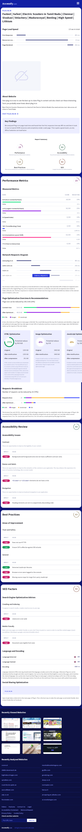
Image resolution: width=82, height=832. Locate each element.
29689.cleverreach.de (9, 770)
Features (12, 807)
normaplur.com (47, 785)
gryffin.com (46, 770)
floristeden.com (7, 800)
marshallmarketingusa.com (52, 765)
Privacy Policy (6, 813)
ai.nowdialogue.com (49, 800)
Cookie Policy (18, 813)
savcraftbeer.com (8, 790)
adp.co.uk (5, 795)
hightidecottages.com (10, 775)
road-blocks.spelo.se (9, 785)
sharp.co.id (46, 780)
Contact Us (21, 807)
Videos (4, 807)
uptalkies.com (7, 780)
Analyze (31, 820)
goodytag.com (47, 775)
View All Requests (41, 275)
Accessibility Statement (10, 810)
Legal (29, 807)
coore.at (5, 765)
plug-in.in (6, 10)
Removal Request (27, 810)
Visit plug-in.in (9, 114)
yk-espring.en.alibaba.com (51, 795)
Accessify (9, 3)
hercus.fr (45, 790)
